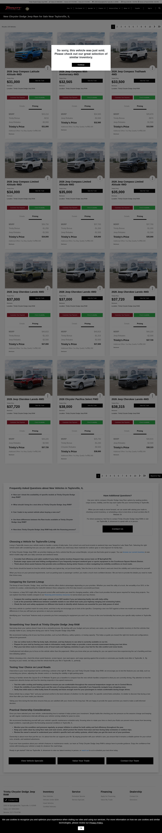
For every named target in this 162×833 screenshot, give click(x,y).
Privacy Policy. (96, 823)
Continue (81, 65)
